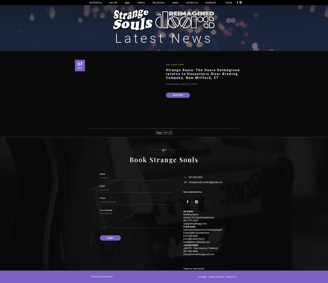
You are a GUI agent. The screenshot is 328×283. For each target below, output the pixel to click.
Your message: (106, 210)
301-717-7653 (190, 220)
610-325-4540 (190, 236)
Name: (102, 174)
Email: (102, 186)
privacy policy (231, 277)
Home (229, 2)
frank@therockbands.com (196, 242)
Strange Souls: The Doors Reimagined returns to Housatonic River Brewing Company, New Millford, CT (203, 74)
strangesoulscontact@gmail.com (206, 182)
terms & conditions (216, 277)
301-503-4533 (190, 251)
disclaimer (202, 277)
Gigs (127, 2)
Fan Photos (158, 2)
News (175, 2)
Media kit (210, 2)
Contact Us (192, 2)
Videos (141, 2)
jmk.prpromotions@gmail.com (198, 254)
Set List (113, 2)
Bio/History (95, 2)
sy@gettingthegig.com (195, 223)
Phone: (103, 198)
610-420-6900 (190, 239)
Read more (178, 95)
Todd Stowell (198, 269)
